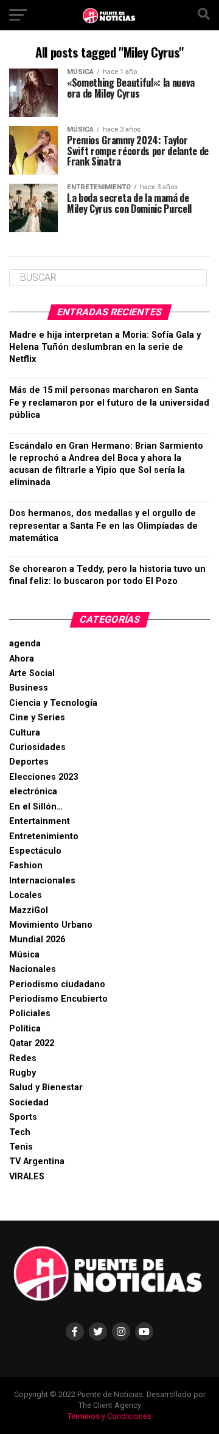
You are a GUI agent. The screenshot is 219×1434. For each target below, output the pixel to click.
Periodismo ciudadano (57, 984)
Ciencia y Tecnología (53, 703)
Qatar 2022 (31, 1043)
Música (24, 955)
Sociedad (29, 1102)
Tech (19, 1132)
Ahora (21, 659)
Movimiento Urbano (50, 925)
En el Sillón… (36, 807)
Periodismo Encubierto (58, 999)
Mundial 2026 (37, 939)
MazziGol (28, 910)
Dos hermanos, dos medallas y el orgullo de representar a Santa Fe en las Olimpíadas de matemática (103, 525)
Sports (23, 1117)
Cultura (24, 733)
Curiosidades (37, 747)
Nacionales (32, 969)
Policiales (29, 1013)
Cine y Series (37, 717)
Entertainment (39, 821)
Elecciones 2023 (43, 777)
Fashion (26, 865)
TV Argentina (36, 1161)
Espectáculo (35, 851)
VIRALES (26, 1176)
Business (28, 688)
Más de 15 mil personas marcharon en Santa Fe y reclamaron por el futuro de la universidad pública (109, 402)
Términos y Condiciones (109, 1416)
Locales (25, 895)
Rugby (22, 1073)
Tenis (21, 1147)
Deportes (29, 762)
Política (25, 1029)
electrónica (33, 791)
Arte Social (32, 673)
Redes (22, 1058)
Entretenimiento (43, 836)
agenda (25, 643)
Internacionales (42, 881)
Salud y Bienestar (46, 1087)
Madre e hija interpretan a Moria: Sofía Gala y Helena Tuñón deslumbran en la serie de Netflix (105, 347)
